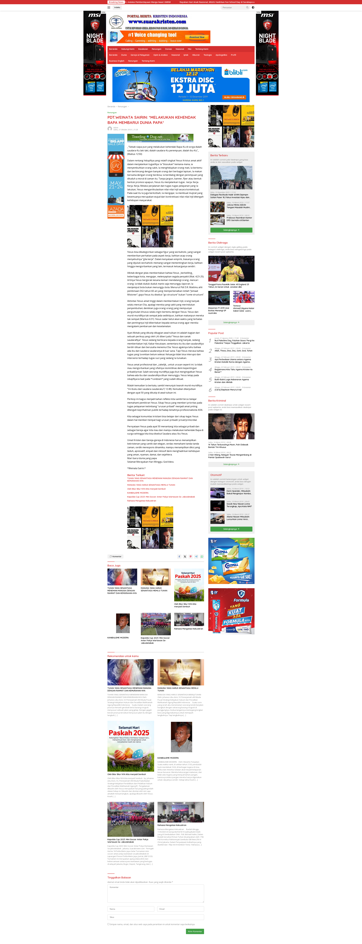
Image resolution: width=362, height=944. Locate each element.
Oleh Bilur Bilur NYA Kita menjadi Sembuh (146, 489)
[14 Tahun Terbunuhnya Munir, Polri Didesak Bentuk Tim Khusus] (231, 426)
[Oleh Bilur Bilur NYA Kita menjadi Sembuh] (189, 585)
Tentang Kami (201, 49)
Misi (189, 49)
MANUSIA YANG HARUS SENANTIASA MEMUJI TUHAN (151, 485)
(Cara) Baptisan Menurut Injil (228, 389)
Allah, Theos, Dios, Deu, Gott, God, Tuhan (233, 350)
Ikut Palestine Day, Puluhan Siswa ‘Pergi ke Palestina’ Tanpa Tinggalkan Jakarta (234, 341)
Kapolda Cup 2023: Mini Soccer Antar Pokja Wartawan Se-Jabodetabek (161, 497)
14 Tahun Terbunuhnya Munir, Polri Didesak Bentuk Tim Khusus (228, 445)
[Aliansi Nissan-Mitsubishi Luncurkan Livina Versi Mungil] (217, 518)
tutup (103, 12)
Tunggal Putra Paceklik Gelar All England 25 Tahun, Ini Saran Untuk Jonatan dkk (228, 285)
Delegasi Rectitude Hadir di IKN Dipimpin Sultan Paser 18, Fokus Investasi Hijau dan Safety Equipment (229, 196)
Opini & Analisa (160, 55)
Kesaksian (143, 49)
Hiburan (196, 55)
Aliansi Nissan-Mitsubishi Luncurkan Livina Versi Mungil (238, 517)
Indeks (117, 7)
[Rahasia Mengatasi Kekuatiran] (189, 619)
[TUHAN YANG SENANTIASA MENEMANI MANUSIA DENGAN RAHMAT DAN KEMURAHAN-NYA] (122, 577)
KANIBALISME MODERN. (138, 493)
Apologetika (221, 55)
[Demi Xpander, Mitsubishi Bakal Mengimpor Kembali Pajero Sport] (217, 493)
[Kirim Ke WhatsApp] (202, 556)
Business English (116, 61)
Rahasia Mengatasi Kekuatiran (141, 500)
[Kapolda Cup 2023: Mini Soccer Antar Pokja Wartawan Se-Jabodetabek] (156, 624)
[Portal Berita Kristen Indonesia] (149, 21)
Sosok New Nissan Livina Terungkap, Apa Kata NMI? (239, 505)
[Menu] (109, 7)
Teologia (208, 55)
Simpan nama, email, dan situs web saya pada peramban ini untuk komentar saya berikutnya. (152, 924)
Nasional (180, 49)
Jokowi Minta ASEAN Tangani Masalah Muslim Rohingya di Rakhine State (239, 206)
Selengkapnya (230, 230)
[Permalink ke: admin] (109, 128)
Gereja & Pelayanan (140, 55)
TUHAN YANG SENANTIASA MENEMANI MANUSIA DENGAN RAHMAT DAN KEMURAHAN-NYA (160, 479)
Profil (233, 55)
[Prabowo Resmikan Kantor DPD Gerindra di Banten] (217, 219)
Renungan (156, 49)
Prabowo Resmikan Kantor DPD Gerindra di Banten (239, 218)
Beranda (113, 49)
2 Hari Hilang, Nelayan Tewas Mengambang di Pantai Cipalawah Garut (229, 456)
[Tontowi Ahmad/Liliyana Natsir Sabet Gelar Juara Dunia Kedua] (244, 297)
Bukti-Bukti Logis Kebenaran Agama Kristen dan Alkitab (232, 380)
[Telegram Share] (196, 556)
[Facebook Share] (179, 556)
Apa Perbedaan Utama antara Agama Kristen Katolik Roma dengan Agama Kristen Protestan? (233, 360)
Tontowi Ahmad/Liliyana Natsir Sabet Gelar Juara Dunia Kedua (243, 308)
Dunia (124, 55)
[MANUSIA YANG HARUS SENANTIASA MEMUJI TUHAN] (156, 577)
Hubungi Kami (127, 49)
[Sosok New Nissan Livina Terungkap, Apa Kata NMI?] (217, 505)
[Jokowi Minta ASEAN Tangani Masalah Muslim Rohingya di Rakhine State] (217, 206)
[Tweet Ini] (185, 556)
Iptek (186, 55)
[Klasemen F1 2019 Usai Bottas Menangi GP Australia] (219, 298)
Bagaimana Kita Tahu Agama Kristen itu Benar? (234, 370)
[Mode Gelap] (253, 7)
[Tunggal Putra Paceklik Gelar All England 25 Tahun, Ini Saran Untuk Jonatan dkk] (231, 269)
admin (115, 127)
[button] (247, 7)
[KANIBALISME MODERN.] (122, 624)
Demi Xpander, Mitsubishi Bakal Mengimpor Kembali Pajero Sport (239, 492)
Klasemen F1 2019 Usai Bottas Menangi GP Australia (218, 310)
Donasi (168, 49)
